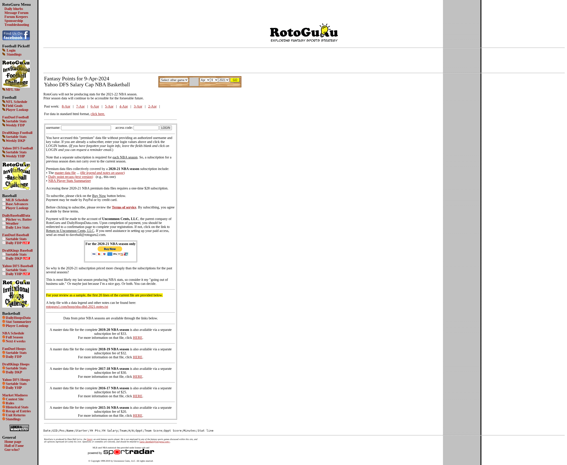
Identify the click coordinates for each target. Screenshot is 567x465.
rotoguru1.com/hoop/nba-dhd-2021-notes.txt (77, 307)
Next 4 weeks (15, 341)
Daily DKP (14, 258)
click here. (98, 114)
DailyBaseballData (16, 215)
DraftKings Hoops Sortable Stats (15, 366)
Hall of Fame (14, 446)
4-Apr (123, 106)
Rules (10, 403)
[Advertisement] (304, 8)
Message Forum (16, 13)
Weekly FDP (15, 125)
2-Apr (152, 106)
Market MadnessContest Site (15, 397)
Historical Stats (17, 407)
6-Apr (95, 106)
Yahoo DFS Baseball (17, 266)
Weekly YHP (15, 156)
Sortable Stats (16, 121)
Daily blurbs (13, 9)
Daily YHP (14, 274)
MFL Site (13, 89)
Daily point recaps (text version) (70, 177)
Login (11, 50)
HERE (137, 338)
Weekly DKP (15, 141)
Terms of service (124, 207)
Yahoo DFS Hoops (16, 380)
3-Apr (138, 106)
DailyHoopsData (18, 318)
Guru (89, 439)
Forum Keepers (16, 17)
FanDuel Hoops (14, 349)
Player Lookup (17, 110)
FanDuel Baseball (15, 235)
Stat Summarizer (18, 322)
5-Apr (109, 106)
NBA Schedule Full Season (13, 335)
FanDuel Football (15, 117)
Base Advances (17, 204)
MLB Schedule (17, 200)
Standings (13, 54)
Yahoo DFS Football (17, 148)
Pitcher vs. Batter (19, 219)
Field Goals (14, 106)
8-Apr (66, 106)
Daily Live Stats (17, 227)
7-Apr (80, 106)
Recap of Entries (18, 411)
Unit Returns (15, 415)
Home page (12, 442)
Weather (12, 223)
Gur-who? (12, 449)
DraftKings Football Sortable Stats (17, 135)
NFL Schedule (16, 102)
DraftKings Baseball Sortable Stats (17, 252)
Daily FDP (14, 243)
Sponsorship (13, 21)
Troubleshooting (16, 25)
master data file (65, 173)
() (102, 173)
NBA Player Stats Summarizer (69, 181)
